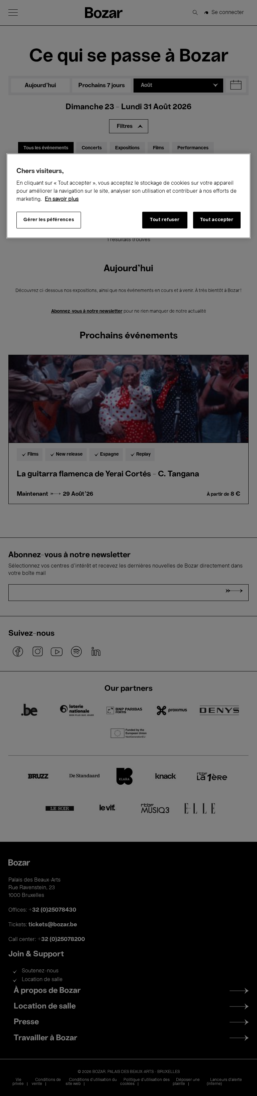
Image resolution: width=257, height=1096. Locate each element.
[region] (128, 196)
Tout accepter (217, 220)
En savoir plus (62, 199)
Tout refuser (164, 220)
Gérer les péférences (48, 220)
